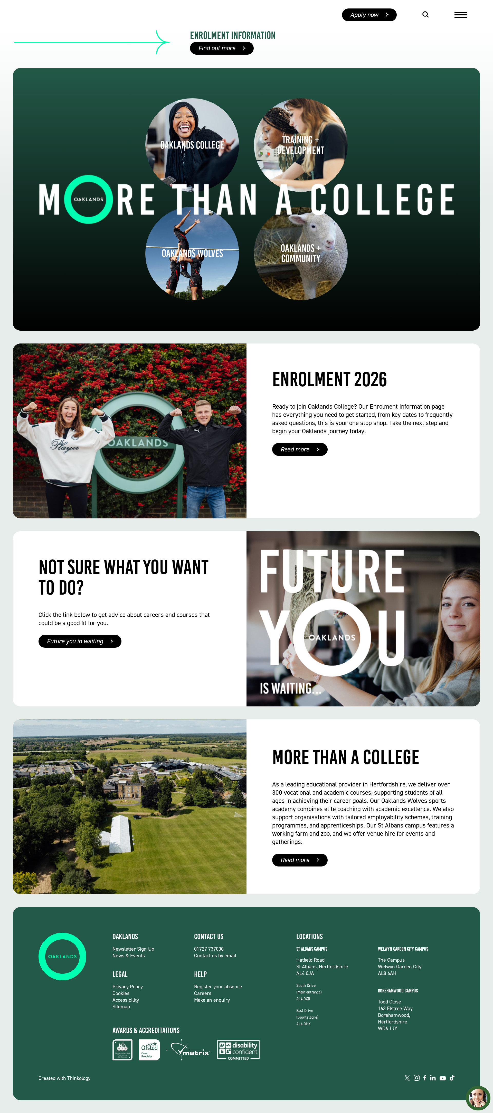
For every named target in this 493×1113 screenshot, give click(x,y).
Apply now (364, 15)
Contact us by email (215, 955)
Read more (294, 449)
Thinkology (78, 1078)
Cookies (120, 993)
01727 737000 (209, 948)
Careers (202, 993)
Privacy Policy (127, 986)
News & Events (128, 955)
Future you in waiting (75, 641)
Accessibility (125, 1000)
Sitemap (121, 1006)
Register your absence (218, 986)
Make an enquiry (212, 1000)
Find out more (216, 48)
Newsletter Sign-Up (133, 948)
